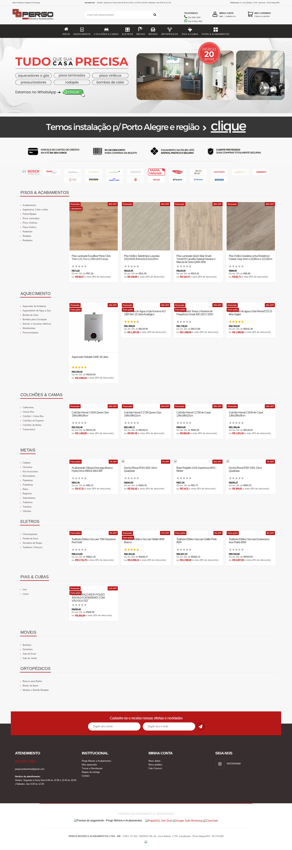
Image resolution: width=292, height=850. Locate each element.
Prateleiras (28, 484)
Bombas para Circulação (35, 319)
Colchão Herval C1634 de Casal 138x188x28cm (246, 414)
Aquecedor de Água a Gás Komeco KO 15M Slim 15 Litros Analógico (144, 313)
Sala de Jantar (30, 658)
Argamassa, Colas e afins (35, 209)
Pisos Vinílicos (30, 223)
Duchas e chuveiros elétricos (37, 324)
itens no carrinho (262, 14)
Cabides (27, 462)
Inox (25, 589)
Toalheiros (28, 502)
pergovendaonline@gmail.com (29, 769)
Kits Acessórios (30, 471)
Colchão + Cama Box (33, 416)
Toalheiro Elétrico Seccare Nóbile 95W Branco (144, 541)
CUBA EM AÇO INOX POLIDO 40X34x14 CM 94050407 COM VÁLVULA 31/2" (88, 597)
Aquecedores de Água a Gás (37, 310)
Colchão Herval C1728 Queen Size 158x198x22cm (142, 414)
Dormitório (28, 649)
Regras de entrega (91, 772)
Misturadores (29, 476)
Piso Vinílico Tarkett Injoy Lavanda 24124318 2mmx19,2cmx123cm (141, 257)
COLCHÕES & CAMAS (106, 34)
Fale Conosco (155, 768)
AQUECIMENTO (82, 34)
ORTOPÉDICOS (169, 34)
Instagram (233, 763)
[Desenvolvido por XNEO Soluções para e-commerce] (146, 841)
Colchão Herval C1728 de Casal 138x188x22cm (193, 414)
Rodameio (27, 231)
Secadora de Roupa (32, 543)
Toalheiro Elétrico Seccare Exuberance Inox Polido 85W (249, 541)
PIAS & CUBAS (190, 34)
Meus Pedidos (18, 3)
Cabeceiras (28, 407)
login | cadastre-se (227, 14)
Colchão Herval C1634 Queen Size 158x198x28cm (90, 414)
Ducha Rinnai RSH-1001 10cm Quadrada (140, 469)
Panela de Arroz (30, 538)
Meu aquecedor (89, 764)
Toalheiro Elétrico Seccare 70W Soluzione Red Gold (94, 541)
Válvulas (27, 511)
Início (66, 34)
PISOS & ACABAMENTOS (215, 34)
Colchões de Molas (32, 425)
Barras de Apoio (30, 685)
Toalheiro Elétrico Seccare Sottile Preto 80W (196, 541)
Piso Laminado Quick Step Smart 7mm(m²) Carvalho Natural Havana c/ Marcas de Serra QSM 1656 (195, 259)
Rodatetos (28, 240)
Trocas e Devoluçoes (92, 768)
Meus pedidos (155, 764)
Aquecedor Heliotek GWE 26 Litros (90, 357)
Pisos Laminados (31, 218)
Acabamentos (29, 205)
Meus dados (155, 761)
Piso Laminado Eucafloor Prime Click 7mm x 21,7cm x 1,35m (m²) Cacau (91, 257)
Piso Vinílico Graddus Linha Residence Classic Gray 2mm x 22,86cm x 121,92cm (250, 257)
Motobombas (29, 328)
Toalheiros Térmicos (32, 547)
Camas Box (28, 412)
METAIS (141, 34)
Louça (26, 594)
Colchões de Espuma (33, 420)
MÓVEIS (153, 34)
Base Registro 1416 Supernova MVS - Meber (196, 469)
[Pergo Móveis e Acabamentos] (33, 14)
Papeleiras (28, 480)
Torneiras (27, 506)
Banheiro (27, 645)
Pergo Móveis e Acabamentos (96, 761)
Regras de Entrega (32, 3)
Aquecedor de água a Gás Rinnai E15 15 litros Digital (250, 313)
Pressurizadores (31, 332)
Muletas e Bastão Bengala (35, 690)
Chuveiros (27, 467)
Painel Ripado (29, 214)
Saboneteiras (29, 498)
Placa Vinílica (29, 227)
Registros (27, 493)
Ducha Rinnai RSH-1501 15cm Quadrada (245, 469)
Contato (85, 776)
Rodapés (27, 236)
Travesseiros (29, 429)
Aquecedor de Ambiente (34, 306)
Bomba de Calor (30, 315)
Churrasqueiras (30, 534)
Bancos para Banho (32, 681)
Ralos (25, 489)
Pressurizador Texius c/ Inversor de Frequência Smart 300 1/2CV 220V (194, 313)
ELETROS (127, 34)
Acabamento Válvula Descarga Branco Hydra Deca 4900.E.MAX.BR (92, 469)
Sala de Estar (29, 654)
